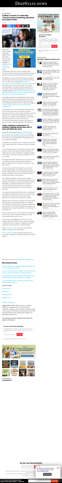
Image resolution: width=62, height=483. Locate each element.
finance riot (9, 311)
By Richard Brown (51, 136)
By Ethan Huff (50, 67)
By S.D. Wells (50, 200)
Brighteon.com (6, 297)
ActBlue (13, 305)
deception (27, 309)
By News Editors (51, 153)
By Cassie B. (50, 99)
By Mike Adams (51, 116)
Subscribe (55, 481)
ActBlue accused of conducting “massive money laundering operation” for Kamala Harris (49, 104)
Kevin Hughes (14, 22)
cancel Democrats (24, 307)
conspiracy (5, 309)
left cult (33, 311)
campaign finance (13, 307)
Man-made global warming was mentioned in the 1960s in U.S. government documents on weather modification (51, 95)
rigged (27, 312)
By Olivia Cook (50, 75)
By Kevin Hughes (51, 106)
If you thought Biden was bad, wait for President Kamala (50, 78)
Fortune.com (5, 291)
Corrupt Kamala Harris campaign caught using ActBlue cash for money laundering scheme (50, 174)
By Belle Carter (51, 130)
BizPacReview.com (7, 294)
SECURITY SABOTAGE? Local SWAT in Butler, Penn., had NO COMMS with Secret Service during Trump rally (51, 121)
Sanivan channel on (24, 259)
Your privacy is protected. (8, 338)
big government (20, 305)
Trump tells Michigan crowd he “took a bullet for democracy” (49, 188)
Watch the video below (8, 232)
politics (23, 312)
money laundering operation (6, 65)
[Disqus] (19, 401)
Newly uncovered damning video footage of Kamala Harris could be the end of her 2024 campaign (50, 151)
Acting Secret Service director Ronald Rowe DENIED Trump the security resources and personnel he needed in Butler (50, 64)
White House (13, 314)
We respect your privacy (23, 473)
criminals (21, 309)
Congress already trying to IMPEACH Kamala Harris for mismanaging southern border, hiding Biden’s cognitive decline (50, 214)
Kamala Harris (26, 311)
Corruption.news (10, 228)
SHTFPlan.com (6, 288)
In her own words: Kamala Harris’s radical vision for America (50, 157)
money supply (17, 312)
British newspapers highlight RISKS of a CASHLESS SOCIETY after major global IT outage (51, 72)
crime (16, 309)
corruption (12, 309)
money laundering (7, 312)
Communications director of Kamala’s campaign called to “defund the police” (49, 128)
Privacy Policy (31, 477)
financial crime (17, 311)
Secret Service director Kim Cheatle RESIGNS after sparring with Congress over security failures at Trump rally (51, 206)
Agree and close (47, 474)
